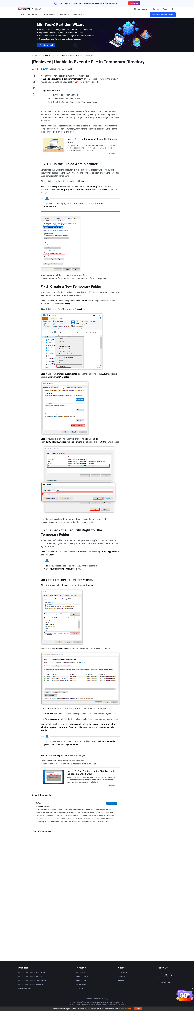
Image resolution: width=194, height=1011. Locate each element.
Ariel (37, 69)
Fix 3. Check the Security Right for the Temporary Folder (72, 102)
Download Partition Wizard (162, 14)
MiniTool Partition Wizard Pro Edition (31, 976)
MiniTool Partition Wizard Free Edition (31, 972)
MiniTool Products (140, 9)
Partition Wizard (38, 9)
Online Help (122, 976)
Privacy (105, 999)
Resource (78, 14)
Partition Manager (82, 976)
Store (21, 14)
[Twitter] (47, 68)
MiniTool (78, 82)
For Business (49, 14)
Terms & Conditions (93, 999)
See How (134, 3)
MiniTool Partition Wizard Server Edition (32, 980)
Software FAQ (123, 972)
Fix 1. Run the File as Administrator (63, 95)
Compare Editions (24, 988)
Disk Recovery (81, 984)
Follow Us (112, 803)
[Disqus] (76, 861)
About (165, 9)
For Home (33, 14)
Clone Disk (44, 55)
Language (165, 982)
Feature (64, 14)
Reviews (121, 980)
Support (156, 9)
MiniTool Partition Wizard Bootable (30, 984)
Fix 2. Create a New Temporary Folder (64, 98)
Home (34, 55)
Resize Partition (81, 972)
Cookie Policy (127, 1009)
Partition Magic (81, 980)
